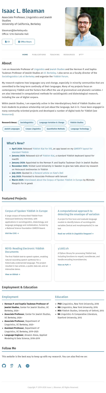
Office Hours (26, 42)
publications (39, 54)
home (25, 54)
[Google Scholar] (12, 366)
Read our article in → (76, 234)
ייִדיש (81, 54)
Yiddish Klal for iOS (42, 148)
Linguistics (39, 69)
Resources (7, 114)
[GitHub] (4, 366)
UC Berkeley (49, 73)
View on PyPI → (64, 265)
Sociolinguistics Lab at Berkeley (18, 76)
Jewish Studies (57, 69)
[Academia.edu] (20, 366)
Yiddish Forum (60, 76)
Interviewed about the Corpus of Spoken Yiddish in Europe (53, 180)
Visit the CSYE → (12, 233)
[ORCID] (27, 366)
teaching (54, 54)
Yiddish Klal (48, 155)
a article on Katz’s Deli (48, 173)
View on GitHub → (12, 274)
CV (8, 42)
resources (69, 54)
